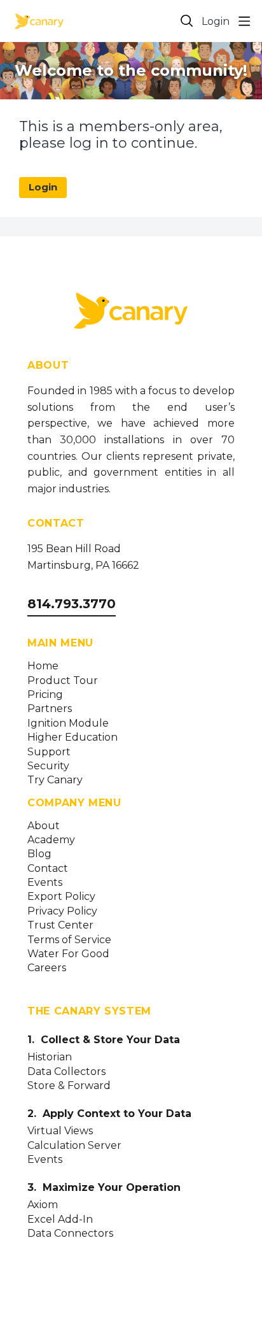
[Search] (187, 21)
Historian (49, 1057)
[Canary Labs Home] (131, 313)
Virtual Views (60, 1131)
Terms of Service (69, 940)
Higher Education (72, 737)
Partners (49, 709)
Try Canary (55, 780)
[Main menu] (244, 21)
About (43, 826)
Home (43, 666)
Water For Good (68, 954)
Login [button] (216, 21)
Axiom (42, 1205)
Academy (51, 840)
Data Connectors (70, 1233)
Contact (47, 868)
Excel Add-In (60, 1219)
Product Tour (62, 681)
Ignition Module (68, 723)
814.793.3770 (71, 603)
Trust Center (60, 925)
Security (48, 766)
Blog (39, 854)
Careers (46, 968)
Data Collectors (66, 1072)
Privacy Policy (62, 911)
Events (44, 882)
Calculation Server (74, 1145)
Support (49, 752)
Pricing (45, 695)
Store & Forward (69, 1086)
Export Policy (61, 896)
